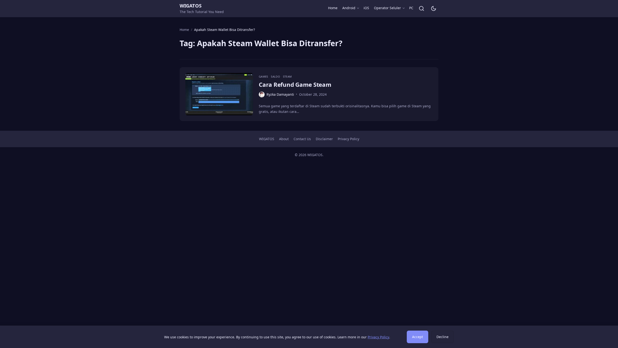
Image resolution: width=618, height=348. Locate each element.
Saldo (276, 76)
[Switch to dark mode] (433, 8)
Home (332, 8)
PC (411, 8)
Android (348, 8)
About (284, 139)
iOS (366, 8)
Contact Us (302, 139)
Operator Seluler (387, 8)
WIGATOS (190, 5)
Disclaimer (324, 139)
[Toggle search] (421, 8)
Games (264, 76)
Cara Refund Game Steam (295, 84)
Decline (442, 336)
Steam (287, 76)
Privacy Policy (348, 139)
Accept (417, 336)
